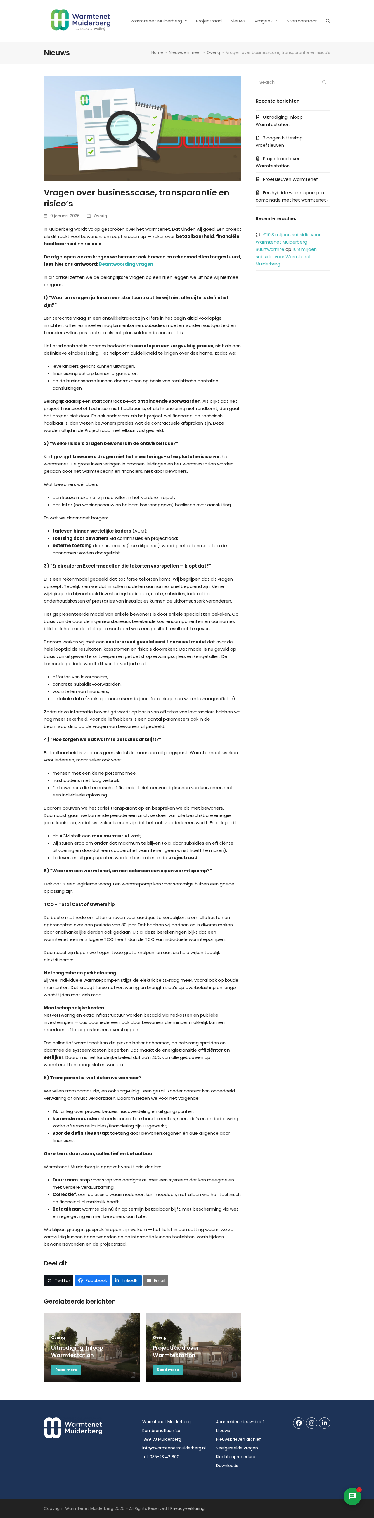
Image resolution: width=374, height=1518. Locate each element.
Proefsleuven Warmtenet (290, 179)
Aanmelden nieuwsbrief (240, 1422)
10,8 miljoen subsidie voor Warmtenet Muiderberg (286, 256)
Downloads (227, 1465)
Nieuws (223, 1430)
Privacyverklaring (187, 1508)
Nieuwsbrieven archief (238, 1439)
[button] (328, 21)
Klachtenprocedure (235, 1457)
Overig (100, 216)
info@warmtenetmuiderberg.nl (174, 1448)
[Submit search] (324, 82)
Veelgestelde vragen (237, 1448)
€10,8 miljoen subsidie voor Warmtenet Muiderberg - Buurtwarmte (288, 242)
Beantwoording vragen (126, 264)
